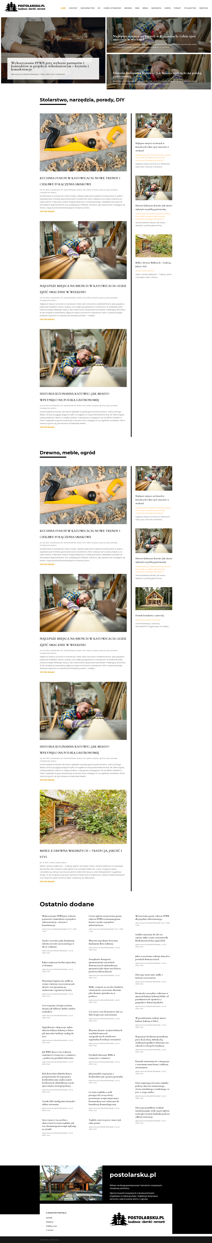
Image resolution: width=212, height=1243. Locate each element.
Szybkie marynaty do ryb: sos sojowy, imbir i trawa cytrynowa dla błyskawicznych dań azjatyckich (151, 937)
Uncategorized (146, 47)
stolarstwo (190, 8)
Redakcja (49, 1222)
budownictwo (88, 8)
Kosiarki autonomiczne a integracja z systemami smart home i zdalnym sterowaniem (152, 1064)
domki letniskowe (112, 8)
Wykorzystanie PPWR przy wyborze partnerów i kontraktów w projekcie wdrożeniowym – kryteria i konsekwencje (50, 66)
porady (177, 8)
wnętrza (203, 8)
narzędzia (156, 8)
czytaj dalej (47, 211)
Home (63, 8)
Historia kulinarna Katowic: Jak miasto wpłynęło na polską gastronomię (157, 74)
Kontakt (73, 8)
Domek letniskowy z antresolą (149, 615)
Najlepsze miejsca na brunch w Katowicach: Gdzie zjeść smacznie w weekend (154, 38)
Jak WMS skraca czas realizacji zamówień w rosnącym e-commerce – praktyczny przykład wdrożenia (59, 1055)
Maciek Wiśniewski (31, 74)
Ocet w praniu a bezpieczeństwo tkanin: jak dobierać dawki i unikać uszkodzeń (58, 1008)
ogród (167, 8)
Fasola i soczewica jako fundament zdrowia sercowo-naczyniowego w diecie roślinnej (58, 943)
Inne (137, 8)
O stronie (49, 1230)
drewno (128, 8)
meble (145, 8)
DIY (99, 8)
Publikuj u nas (51, 1226)
